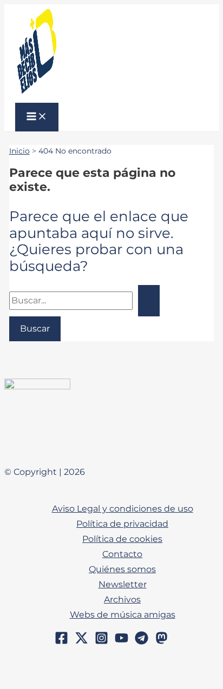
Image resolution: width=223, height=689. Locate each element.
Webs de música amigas (122, 614)
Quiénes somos (122, 569)
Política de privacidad (122, 523)
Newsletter (123, 584)
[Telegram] (141, 642)
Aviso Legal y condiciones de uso (122, 508)
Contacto (122, 553)
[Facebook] (61, 642)
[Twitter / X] (81, 642)
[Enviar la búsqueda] (149, 300)
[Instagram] (101, 642)
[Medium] (161, 642)
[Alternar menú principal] (36, 117)
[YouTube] (121, 642)
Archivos (122, 599)
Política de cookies (122, 538)
